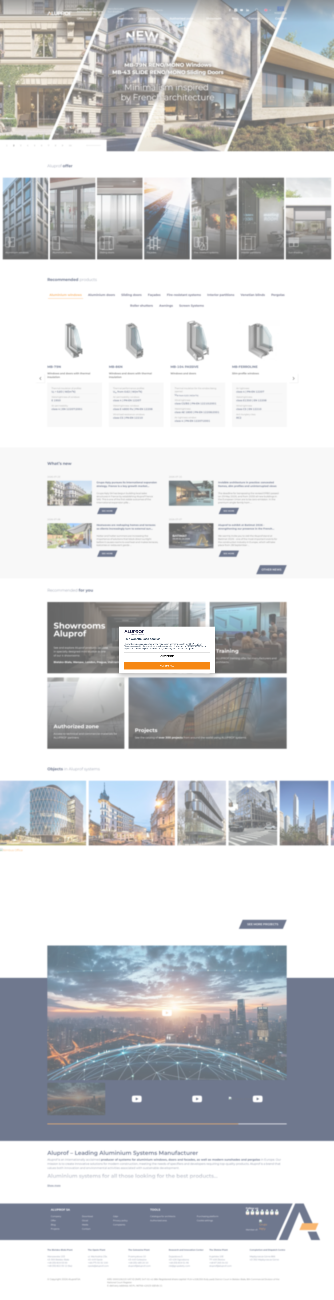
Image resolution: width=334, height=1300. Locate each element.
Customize (167, 656)
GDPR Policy (195, 644)
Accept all (167, 665)
